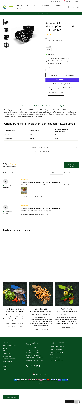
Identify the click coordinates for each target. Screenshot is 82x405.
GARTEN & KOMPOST (45, 5)
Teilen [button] (46, 196)
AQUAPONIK (20, 5)
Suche (5, 348)
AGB (4, 351)
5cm (48, 49)
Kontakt (19, 8)
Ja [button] (39, 196)
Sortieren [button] (6, 173)
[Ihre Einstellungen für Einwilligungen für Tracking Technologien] (79, 402)
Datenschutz (6, 353)
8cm (54, 49)
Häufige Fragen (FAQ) (41, 147)
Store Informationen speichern (56, 95)
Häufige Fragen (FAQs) (9, 345)
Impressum (6, 364)
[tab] (56, 173)
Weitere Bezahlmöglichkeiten (62, 84)
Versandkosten (59, 40)
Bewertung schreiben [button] (71, 165)
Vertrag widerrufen (11, 397)
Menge (48, 67)
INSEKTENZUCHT (31, 5)
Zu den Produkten (15, 326)
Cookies (5, 369)
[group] (11, 164)
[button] (62, 35)
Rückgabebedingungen (9, 358)
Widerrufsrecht (7, 361)
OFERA (47, 20)
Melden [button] (42, 196)
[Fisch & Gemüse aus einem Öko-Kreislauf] (15, 294)
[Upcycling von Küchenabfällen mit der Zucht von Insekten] (41, 294)
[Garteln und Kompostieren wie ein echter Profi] (67, 294)
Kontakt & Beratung (41, 151)
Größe (48, 46)
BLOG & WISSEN (58, 5)
